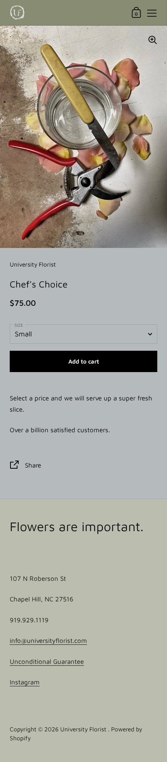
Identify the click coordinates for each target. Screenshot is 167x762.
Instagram (25, 682)
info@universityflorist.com (48, 640)
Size (18, 324)
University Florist (84, 729)
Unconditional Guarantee (47, 661)
